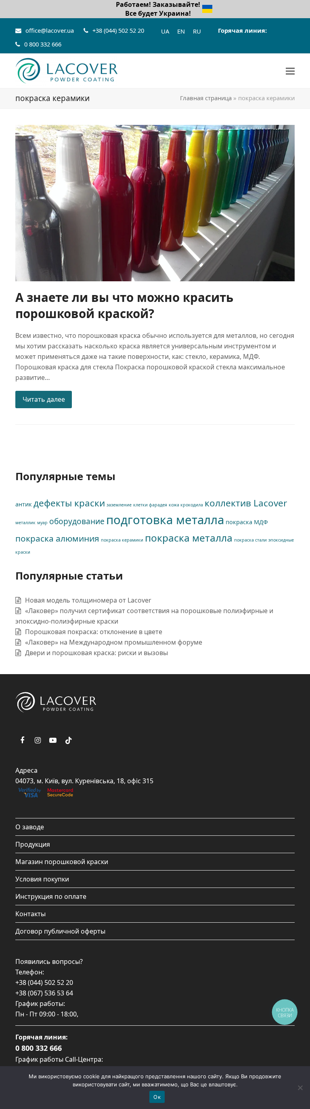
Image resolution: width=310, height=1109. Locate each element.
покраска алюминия (57, 538)
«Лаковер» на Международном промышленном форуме (113, 642)
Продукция (32, 844)
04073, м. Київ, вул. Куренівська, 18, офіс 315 (84, 780)
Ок (157, 1097)
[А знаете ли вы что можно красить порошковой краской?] (154, 202)
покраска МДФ (247, 522)
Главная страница (206, 98)
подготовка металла (165, 520)
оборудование (77, 521)
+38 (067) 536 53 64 (44, 993)
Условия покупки (42, 879)
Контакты (30, 913)
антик (23, 504)
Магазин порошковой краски (61, 861)
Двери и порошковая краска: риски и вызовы (96, 652)
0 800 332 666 (42, 44)
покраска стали (250, 540)
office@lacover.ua (49, 30)
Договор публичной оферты (60, 931)
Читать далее (44, 399)
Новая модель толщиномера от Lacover (88, 600)
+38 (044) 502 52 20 (118, 30)
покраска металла (188, 537)
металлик (25, 522)
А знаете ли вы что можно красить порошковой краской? (124, 305)
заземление (119, 505)
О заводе (29, 826)
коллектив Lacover (246, 503)
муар (42, 522)
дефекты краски (69, 503)
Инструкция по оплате (50, 896)
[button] (290, 70)
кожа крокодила (186, 505)
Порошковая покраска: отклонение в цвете (93, 631)
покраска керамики (122, 540)
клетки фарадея (150, 505)
